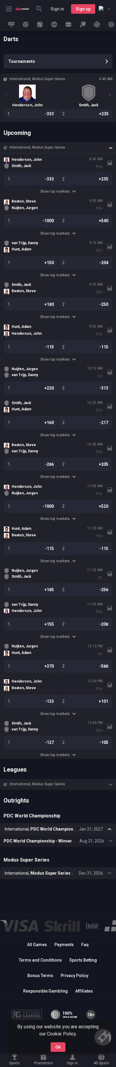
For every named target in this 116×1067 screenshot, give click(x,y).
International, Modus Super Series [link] (37, 147)
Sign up (83, 9)
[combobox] (104, 9)
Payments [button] (64, 944)
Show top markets (55, 191)
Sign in (57, 9)
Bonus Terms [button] (40, 975)
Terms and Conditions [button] (40, 960)
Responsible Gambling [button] (45, 991)
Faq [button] (85, 944)
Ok (58, 1047)
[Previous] (6, 95)
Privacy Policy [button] (74, 975)
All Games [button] (37, 944)
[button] (58, 147)
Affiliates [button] (84, 991)
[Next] (110, 95)
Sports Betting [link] (83, 960)
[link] (22, 9)
